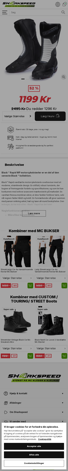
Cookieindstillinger (34, 463)
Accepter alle (34, 446)
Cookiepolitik (44, 439)
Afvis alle (34, 455)
